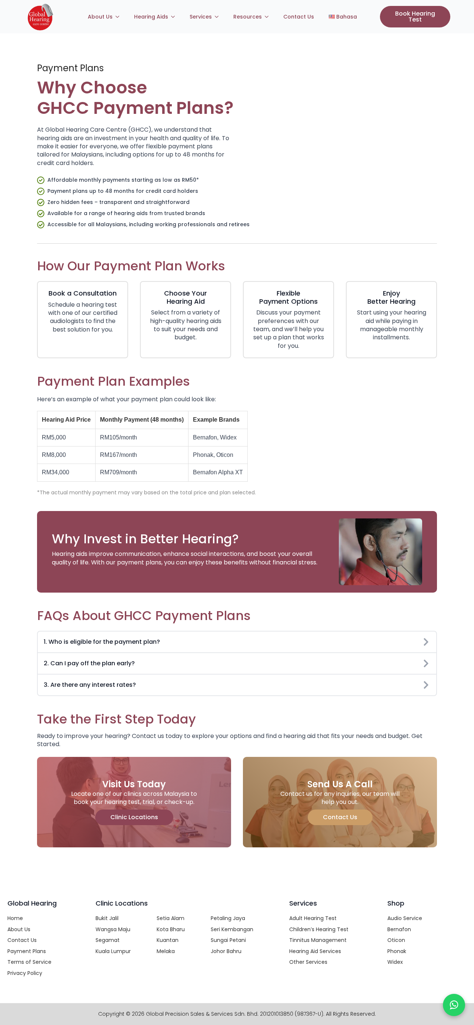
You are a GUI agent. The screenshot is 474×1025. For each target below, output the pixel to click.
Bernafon (399, 929)
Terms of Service (29, 962)
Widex (395, 962)
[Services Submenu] (219, 17)
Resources (247, 16)
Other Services (308, 962)
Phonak (396, 951)
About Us (100, 16)
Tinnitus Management (318, 940)
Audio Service (404, 918)
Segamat (108, 940)
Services (201, 16)
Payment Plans (26, 951)
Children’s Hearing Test (318, 929)
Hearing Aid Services (315, 951)
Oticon (396, 940)
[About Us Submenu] (120, 17)
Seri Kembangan (232, 929)
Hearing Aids (151, 16)
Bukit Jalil (107, 918)
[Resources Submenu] (269, 17)
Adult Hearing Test (313, 918)
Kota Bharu (171, 929)
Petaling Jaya (228, 918)
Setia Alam (170, 918)
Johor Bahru (226, 951)
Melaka (166, 951)
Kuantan (167, 940)
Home (15, 918)
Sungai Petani (228, 940)
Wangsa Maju (113, 929)
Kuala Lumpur (113, 951)
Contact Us (298, 16)
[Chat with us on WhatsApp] (454, 1005)
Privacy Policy (24, 973)
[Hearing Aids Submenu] (175, 17)
